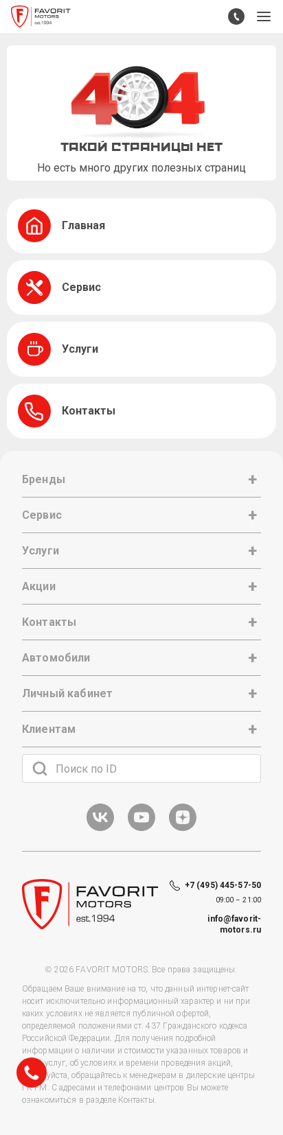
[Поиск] (40, 768)
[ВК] (100, 828)
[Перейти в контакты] (236, 16)
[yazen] (182, 828)
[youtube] (141, 828)
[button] (264, 16)
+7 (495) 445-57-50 (223, 885)
